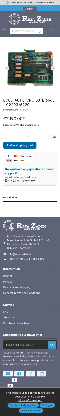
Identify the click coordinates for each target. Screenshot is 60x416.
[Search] (39, 31)
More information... (30, 400)
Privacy (7, 281)
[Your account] (51, 31)
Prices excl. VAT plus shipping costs (21, 125)
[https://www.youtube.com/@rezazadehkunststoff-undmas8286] (8, 373)
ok (52, 344)
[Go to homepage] (30, 19)
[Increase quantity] (49, 137)
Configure (47, 405)
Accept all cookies (31, 410)
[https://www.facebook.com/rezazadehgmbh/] (19, 373)
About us (8, 317)
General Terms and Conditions (21, 293)
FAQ (5, 311)
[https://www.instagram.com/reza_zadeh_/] (30, 373)
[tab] (30, 197)
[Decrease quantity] (5, 137)
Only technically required (23, 405)
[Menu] (4, 31)
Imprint (7, 275)
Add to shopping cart (20, 145)
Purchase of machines (17, 323)
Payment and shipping (16, 287)
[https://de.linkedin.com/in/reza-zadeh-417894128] (41, 373)
